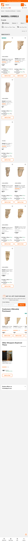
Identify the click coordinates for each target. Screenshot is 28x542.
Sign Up (22, 304)
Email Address (5, 302)
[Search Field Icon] (22, 4)
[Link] (20, 57)
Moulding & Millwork (10, 10)
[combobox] (13, 4)
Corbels (19, 10)
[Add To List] (12, 38)
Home (2, 10)
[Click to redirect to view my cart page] (25, 5)
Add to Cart (8, 75)
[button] (24, 31)
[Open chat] (27, 19)
